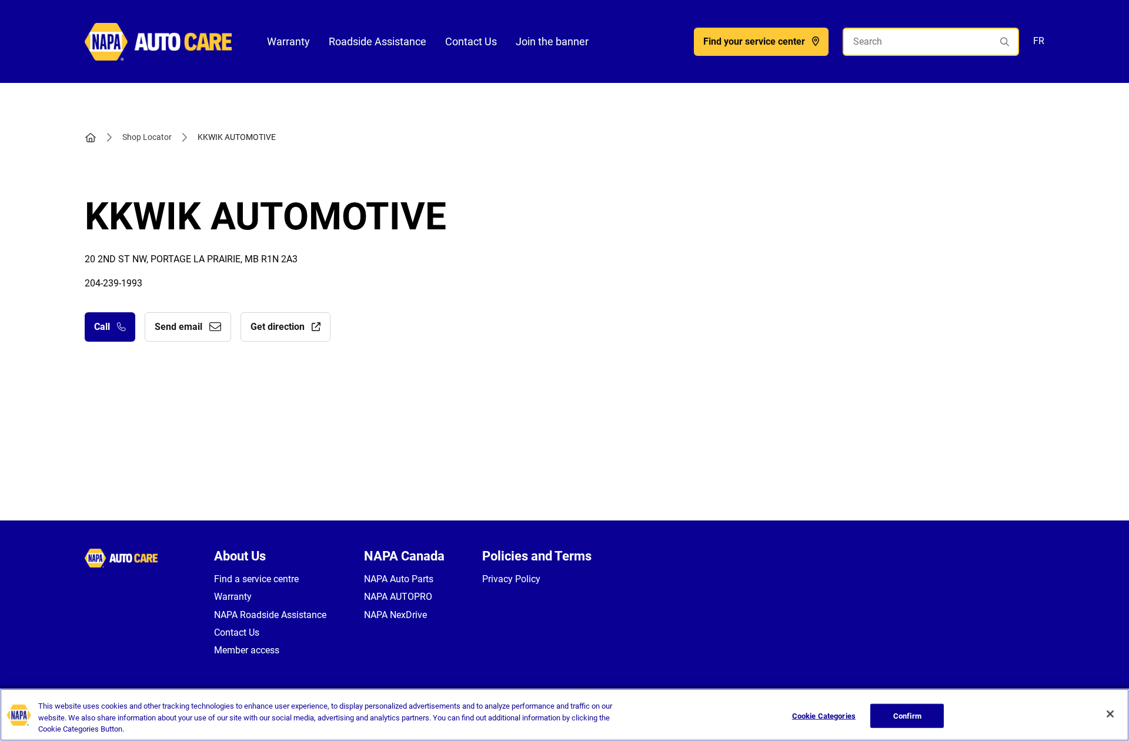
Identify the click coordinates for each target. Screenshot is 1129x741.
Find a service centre (256, 579)
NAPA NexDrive (395, 614)
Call (102, 326)
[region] (564, 715)
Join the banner (552, 41)
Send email (178, 326)
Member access (246, 650)
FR (1038, 40)
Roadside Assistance (377, 41)
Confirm (907, 715)
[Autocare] (158, 40)
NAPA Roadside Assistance (270, 614)
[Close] (1110, 714)
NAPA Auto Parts (398, 579)
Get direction (277, 326)
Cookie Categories (824, 715)
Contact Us (471, 41)
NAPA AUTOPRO (398, 596)
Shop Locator (147, 137)
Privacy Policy (511, 579)
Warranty (288, 41)
